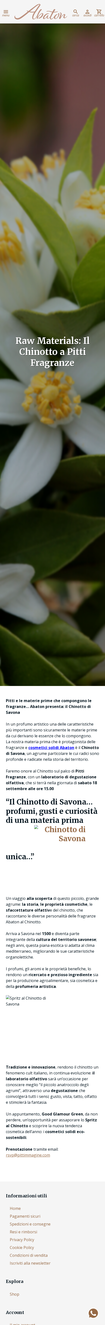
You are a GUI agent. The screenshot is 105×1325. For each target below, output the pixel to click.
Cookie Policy (22, 1247)
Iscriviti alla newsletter (30, 1263)
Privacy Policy (22, 1239)
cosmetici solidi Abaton (51, 747)
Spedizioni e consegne (30, 1224)
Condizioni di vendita (29, 1255)
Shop (14, 1294)
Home (15, 1208)
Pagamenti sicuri (25, 1216)
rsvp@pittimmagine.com (28, 1155)
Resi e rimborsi (23, 1232)
